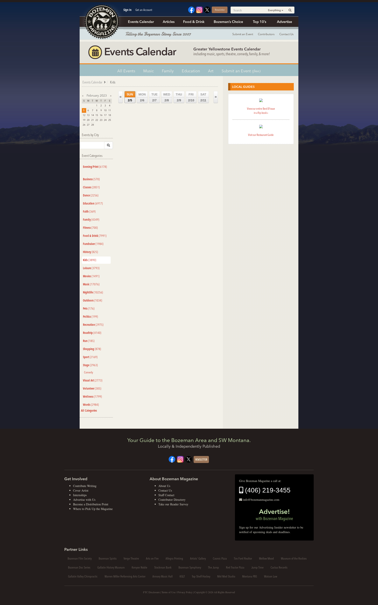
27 (88, 124)
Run (88, 341)
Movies (91, 276)
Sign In (127, 10)
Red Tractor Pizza (235, 567)
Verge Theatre (131, 558)
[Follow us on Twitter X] (207, 9)
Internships (80, 495)
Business (91, 179)
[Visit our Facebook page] (191, 9)
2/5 (130, 97)
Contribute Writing (84, 486)
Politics (90, 317)
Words (91, 405)
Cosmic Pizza (220, 558)
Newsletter (220, 9)
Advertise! (274, 514)
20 (88, 119)
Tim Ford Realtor (243, 558)
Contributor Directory (172, 500)
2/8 (166, 97)
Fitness (90, 228)
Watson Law (270, 576)
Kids (89, 260)
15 (96, 115)
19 (84, 119)
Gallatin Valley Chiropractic (83, 576)
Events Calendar (141, 21)
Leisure (91, 268)
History (90, 252)
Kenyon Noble (139, 567)
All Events (126, 70)
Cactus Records (279, 567)
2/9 (179, 97)
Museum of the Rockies (294, 558)
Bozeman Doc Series (79, 567)
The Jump (213, 567)
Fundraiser (93, 244)
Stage (90, 365)
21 (92, 119)
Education (191, 70)
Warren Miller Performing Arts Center (125, 576)
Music (148, 70)
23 (101, 119)
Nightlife (93, 292)
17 (105, 115)
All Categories (89, 411)
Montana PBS (249, 576)
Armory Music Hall (162, 576)
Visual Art (92, 380)
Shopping (92, 349)
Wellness (92, 397)
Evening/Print (95, 167)
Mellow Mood (266, 558)
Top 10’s (259, 21)
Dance (90, 195)
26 (84, 124)
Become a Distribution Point (90, 504)
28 (92, 124)
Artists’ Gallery (198, 558)
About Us (164, 486)
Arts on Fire (152, 558)
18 (109, 115)
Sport (90, 357)
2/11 (203, 97)
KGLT (182, 576)
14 (92, 115)
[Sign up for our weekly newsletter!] (201, 459)
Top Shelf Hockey (201, 576)
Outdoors (92, 300)
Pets (88, 308)
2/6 (142, 97)
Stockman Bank (163, 567)
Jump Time (257, 567)
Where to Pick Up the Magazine (93, 509)
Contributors (266, 34)
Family (168, 70)
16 (101, 115)
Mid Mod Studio (226, 576)
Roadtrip (92, 333)
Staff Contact (166, 495)
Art (211, 70)
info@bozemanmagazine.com (261, 500)
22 (96, 119)
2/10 (191, 97)
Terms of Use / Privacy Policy (176, 592)
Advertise (284, 21)
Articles (169, 21)
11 (109, 110)
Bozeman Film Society (80, 558)
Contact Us (286, 34)
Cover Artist (80, 490)
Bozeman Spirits (108, 558)
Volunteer (92, 388)
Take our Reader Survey (173, 504)
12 (84, 115)
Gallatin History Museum (111, 567)
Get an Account (143, 10)
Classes (91, 187)
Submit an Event (242, 34)
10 (105, 110)
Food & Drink (194, 21)
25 (109, 119)
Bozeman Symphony (189, 567)
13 (88, 115)
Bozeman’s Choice (228, 21)
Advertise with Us (84, 500)
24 (105, 119)
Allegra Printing (174, 558)
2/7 (154, 97)
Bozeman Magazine (101, 22)
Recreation (93, 325)
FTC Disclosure (151, 592)
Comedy (88, 372)
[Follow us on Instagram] (199, 9)
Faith (89, 211)
